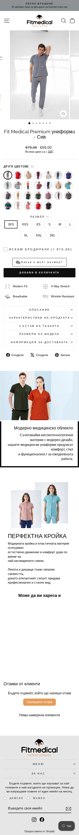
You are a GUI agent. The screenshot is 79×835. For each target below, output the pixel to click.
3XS (11, 224)
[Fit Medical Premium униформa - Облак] (18, 185)
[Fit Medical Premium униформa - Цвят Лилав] (48, 195)
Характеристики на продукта (39, 317)
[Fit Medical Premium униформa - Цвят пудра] (18, 205)
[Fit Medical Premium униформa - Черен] (48, 205)
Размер (39, 216)
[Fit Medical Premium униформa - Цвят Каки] (38, 195)
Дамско (17, 798)
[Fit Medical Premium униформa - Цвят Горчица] (18, 195)
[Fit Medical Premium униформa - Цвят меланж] (68, 195)
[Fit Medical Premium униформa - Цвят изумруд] (28, 195)
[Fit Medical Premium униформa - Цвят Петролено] (8, 205)
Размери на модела (39, 334)
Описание (39, 309)
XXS (25, 224)
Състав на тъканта (39, 326)
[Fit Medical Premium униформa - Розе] (38, 185)
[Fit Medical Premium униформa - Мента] (8, 185)
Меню (38, 764)
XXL (39, 235)
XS (38, 224)
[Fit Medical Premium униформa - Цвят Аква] (68, 185)
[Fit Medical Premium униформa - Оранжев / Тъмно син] (28, 185)
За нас (38, 773)
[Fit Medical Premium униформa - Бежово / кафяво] (28, 175)
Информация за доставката (39, 342)
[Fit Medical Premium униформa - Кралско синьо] (68, 175)
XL (26, 235)
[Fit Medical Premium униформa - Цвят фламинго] (28, 205)
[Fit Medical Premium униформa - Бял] (48, 175)
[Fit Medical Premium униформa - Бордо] (38, 175)
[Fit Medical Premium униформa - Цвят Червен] (38, 205)
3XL (52, 235)
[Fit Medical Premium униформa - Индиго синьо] (58, 175)
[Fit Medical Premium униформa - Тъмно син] (48, 185)
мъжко (39, 798)
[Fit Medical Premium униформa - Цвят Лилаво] (58, 195)
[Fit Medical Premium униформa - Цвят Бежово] (58, 185)
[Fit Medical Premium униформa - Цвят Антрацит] (8, 195)
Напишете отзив (39, 702)
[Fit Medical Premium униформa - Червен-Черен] (18, 175)
